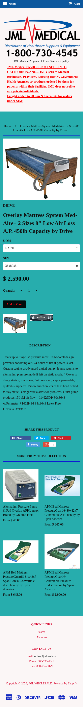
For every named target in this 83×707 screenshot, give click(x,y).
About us (41, 637)
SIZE (6, 258)
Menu (12, 3)
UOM (7, 240)
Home (7, 126)
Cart (77, 3)
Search (41, 631)
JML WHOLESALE (40, 683)
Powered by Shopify (65, 683)
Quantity (9, 290)
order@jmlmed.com (45, 656)
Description (40, 345)
